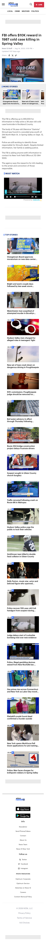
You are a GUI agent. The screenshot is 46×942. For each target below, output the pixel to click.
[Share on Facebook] (9, 55)
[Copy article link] (16, 55)
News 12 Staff (7, 48)
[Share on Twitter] (12, 55)
